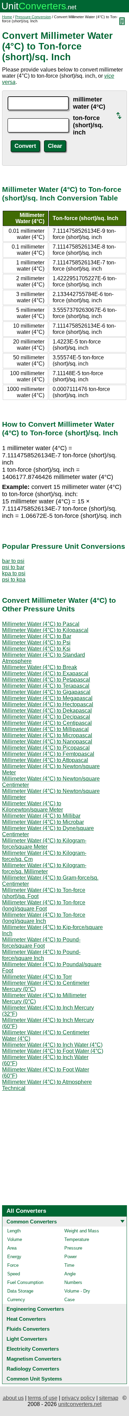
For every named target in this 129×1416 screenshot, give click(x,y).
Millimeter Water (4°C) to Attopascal (45, 760)
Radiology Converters (33, 1369)
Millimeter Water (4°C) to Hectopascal (47, 704)
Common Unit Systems (34, 1379)
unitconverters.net (79, 1404)
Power (70, 1256)
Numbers (73, 1282)
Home (7, 17)
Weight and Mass (81, 1230)
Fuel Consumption (25, 1282)
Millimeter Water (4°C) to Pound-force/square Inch (41, 955)
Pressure (73, 1248)
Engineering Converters (35, 1309)
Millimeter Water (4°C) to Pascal (40, 624)
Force (13, 1265)
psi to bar (13, 567)
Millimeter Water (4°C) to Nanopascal (47, 741)
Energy (14, 1256)
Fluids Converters (28, 1329)
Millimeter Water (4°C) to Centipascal (47, 723)
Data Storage (20, 1291)
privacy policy (78, 1398)
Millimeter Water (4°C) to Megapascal (47, 698)
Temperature (76, 1239)
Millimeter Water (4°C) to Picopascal (46, 748)
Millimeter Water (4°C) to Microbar (43, 822)
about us (13, 1398)
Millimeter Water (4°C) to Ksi (36, 649)
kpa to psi (13, 573)
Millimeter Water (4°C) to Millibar (41, 816)
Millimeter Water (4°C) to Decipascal (46, 717)
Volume (14, 1239)
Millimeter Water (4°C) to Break (39, 667)
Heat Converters (26, 1319)
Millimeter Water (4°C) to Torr (37, 977)
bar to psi (13, 561)
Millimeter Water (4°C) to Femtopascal (48, 754)
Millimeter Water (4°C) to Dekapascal (47, 711)
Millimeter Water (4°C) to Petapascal (46, 680)
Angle (70, 1273)
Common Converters (32, 1221)
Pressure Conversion (33, 17)
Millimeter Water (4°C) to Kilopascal (45, 630)
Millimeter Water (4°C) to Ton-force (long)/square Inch (43, 918)
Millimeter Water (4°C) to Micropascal (47, 735)
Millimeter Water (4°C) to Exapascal (45, 673)
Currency (16, 1299)
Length (14, 1230)
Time (69, 1265)
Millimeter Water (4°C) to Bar (36, 636)
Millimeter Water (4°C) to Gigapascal (46, 692)
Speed (13, 1273)
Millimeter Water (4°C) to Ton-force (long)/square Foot (43, 906)
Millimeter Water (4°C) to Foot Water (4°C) (52, 1051)
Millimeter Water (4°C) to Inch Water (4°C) (52, 1045)
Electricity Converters (33, 1349)
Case (69, 1299)
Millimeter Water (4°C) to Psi (36, 642)
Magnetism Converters (34, 1359)
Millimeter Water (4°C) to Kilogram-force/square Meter (44, 844)
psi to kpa (13, 579)
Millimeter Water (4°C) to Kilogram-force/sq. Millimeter (44, 868)
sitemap (108, 1398)
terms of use (42, 1398)
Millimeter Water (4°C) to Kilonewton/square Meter (32, 806)
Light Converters (27, 1339)
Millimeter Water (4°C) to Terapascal (45, 686)
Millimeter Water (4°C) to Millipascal (45, 729)
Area (12, 1248)
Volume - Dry (77, 1291)
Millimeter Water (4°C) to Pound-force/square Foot (41, 943)
